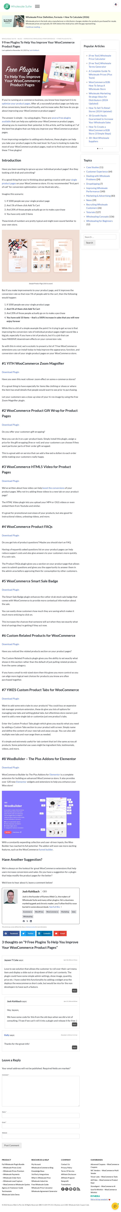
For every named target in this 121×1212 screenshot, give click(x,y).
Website (4, 1133)
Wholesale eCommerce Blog (42, 1168)
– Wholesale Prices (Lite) (11, 1168)
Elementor (55, 774)
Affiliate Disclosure (68, 1174)
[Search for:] (100, 237)
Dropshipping (93, 183)
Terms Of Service (67, 1171)
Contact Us (65, 1164)
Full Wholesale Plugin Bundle (13, 1164)
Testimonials (7, 1191)
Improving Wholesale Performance (39, 39)
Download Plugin (10, 372)
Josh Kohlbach (34, 50)
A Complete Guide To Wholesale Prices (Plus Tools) (100, 74)
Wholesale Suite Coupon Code (79, 1205)
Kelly (6, 1035)
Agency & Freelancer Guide (12, 1188)
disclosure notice (30, 927)
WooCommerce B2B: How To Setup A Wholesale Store (99, 85)
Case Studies (92, 167)
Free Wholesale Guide (40, 1184)
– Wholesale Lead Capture (12, 1181)
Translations (66, 1184)
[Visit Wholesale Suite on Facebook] (63, 1189)
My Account (36, 1164)
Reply (74, 991)
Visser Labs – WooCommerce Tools (104, 1177)
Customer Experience (97, 171)
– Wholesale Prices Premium (13, 1171)
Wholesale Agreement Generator (44, 1191)
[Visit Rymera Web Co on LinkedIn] (74, 1189)
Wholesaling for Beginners (99, 221)
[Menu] (37, 6)
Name (4, 1112)
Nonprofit (65, 1181)
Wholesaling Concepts (97, 216)
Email (4, 1122)
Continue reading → (34, 27)
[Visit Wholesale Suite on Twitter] (67, 1189)
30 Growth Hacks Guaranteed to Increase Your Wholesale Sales (101, 119)
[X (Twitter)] (27, 921)
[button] (11, 933)
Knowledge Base (37, 1171)
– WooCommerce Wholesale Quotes (16, 1184)
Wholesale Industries (39, 1181)
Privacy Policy (66, 1168)
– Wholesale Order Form (11, 1178)
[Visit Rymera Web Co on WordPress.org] (70, 1189)
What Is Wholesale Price (41, 1178)
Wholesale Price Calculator (42, 1188)
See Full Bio (54, 907)
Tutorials (90, 212)
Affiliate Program (68, 1178)
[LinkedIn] (30, 921)
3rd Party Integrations (40, 1174)
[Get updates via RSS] (78, 1189)
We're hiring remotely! (99, 1199)
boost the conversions (53, 488)
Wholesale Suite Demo (10, 1194)
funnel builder (46, 849)
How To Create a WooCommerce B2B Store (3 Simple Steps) (100, 130)
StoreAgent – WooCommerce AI (103, 1186)
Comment (5, 1075)
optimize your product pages (16, 103)
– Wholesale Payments (11, 1174)
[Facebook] (23, 921)
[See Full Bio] (61, 907)
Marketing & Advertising (98, 195)
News (89, 200)
